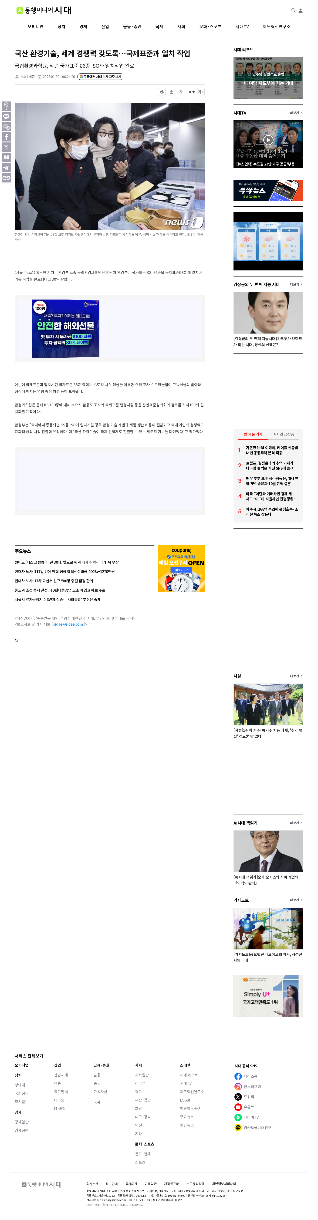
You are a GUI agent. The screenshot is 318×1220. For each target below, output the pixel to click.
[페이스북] (6, 137)
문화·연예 (143, 1153)
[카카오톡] (6, 116)
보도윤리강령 (195, 1183)
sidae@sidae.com (68, 624)
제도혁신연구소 (277, 26)
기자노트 (241, 900)
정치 (61, 26)
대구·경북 (143, 1116)
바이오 (59, 1100)
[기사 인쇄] (162, 91)
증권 (97, 1083)
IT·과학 (59, 1108)
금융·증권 (132, 26)
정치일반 (21, 1101)
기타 (138, 1133)
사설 (237, 676)
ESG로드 (187, 1100)
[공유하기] (171, 91)
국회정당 (21, 1093)
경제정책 (21, 1130)
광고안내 (112, 1183)
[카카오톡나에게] (6, 126)
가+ (201, 91)
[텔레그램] (6, 167)
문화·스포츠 (210, 26)
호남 (138, 1108)
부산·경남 (143, 1100)
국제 (159, 26)
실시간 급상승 (283, 434)
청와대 (20, 1085)
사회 (181, 26)
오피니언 (36, 26)
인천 (138, 1125)
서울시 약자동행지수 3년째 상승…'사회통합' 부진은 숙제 (58, 599)
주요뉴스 (187, 1116)
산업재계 (61, 1075)
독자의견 (131, 1183)
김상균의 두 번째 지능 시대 (256, 284)
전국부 (140, 1083)
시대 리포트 (243, 49)
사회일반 (142, 1075)
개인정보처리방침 (224, 1184)
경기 (138, 1091)
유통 (57, 1083)
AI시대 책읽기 (245, 823)
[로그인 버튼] (300, 10)
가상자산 (100, 1091)
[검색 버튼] (293, 10)
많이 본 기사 (253, 434)
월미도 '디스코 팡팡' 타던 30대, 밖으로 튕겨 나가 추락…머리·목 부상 (67, 562)
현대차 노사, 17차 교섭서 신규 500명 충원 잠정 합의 (54, 580)
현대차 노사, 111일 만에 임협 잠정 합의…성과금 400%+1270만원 (65, 571)
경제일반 (21, 1122)
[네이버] (6, 157)
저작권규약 (171, 1184)
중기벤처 (61, 1091)
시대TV (242, 26)
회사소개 (92, 1183)
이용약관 (150, 1184)
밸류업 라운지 (191, 1108)
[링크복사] (6, 177)
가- (181, 91)
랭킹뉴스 (187, 1125)
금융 (97, 1075)
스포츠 (140, 1162)
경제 (83, 26)
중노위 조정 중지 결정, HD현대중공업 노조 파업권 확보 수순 (60, 590)
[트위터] (6, 147)
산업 (105, 26)
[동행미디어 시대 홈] (44, 10)
